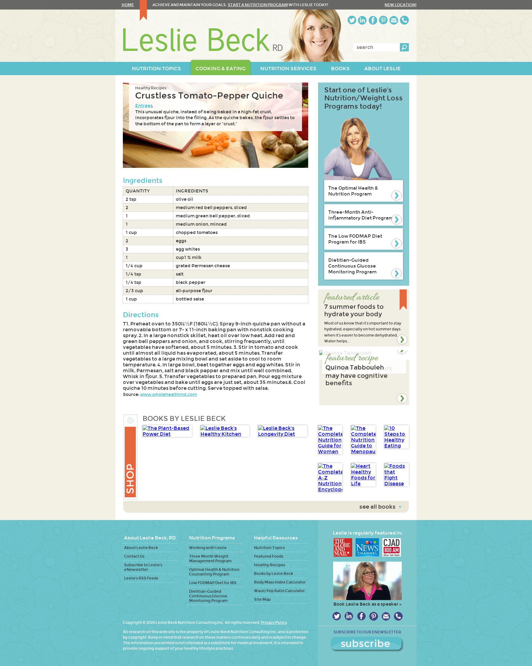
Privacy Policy (274, 622)
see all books (380, 506)
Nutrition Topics (269, 547)
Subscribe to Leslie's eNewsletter (143, 567)
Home (128, 4)
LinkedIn (362, 20)
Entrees (143, 105)
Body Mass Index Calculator (280, 582)
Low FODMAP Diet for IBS (212, 582)
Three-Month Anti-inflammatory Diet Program (360, 215)
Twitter (352, 20)
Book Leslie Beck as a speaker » (367, 604)
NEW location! (401, 4)
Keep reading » (363, 317)
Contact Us (134, 556)
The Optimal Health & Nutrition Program (353, 191)
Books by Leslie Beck (273, 573)
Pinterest (383, 20)
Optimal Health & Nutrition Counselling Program (214, 571)
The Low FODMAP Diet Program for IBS (355, 239)
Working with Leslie (208, 547)
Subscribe (367, 644)
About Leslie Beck (141, 547)
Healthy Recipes (150, 88)
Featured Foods (268, 556)
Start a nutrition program (258, 4)
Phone (404, 20)
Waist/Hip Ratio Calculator (279, 590)
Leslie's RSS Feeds (141, 578)
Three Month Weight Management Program (210, 558)
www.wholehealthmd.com (168, 394)
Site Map (262, 599)
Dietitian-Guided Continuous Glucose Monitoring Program (352, 266)
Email (393, 20)
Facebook (373, 20)
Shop (130, 457)
